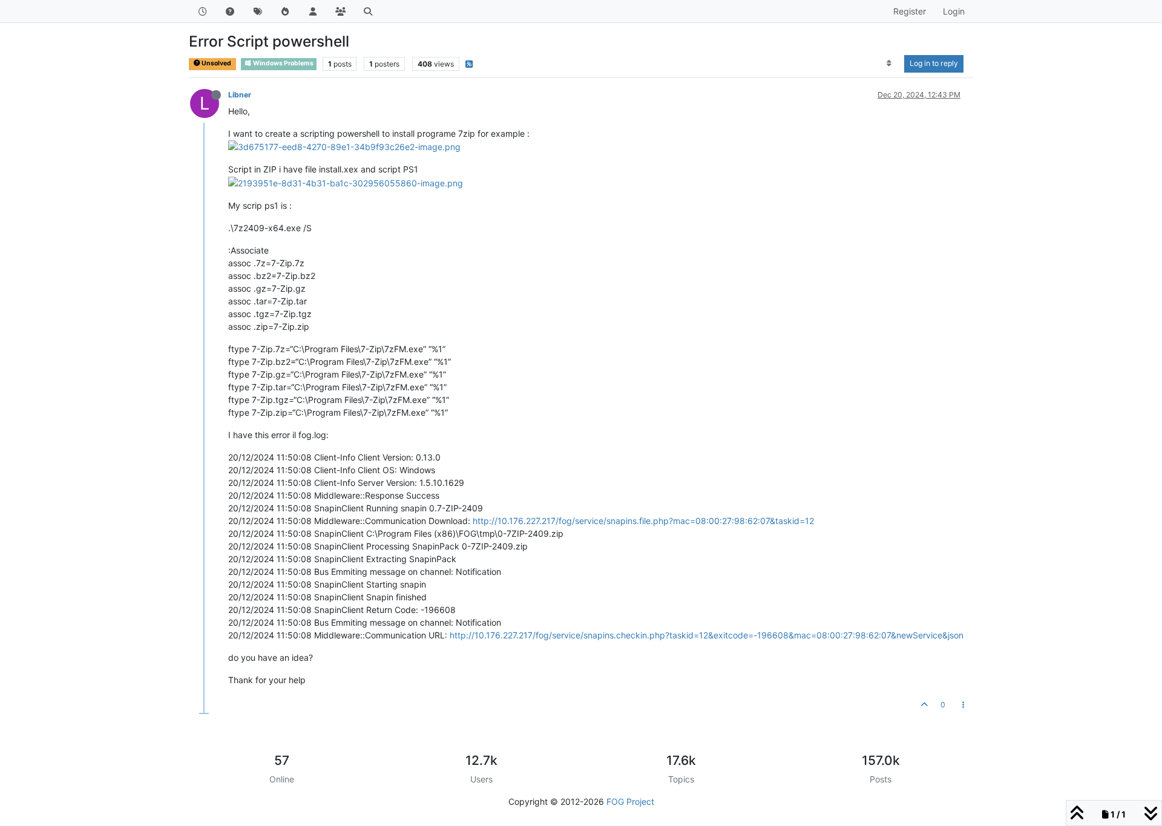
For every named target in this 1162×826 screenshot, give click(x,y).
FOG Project (630, 801)
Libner (239, 94)
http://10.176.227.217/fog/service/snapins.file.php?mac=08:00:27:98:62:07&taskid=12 (643, 521)
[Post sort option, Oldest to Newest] (889, 63)
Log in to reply (934, 63)
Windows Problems (282, 63)
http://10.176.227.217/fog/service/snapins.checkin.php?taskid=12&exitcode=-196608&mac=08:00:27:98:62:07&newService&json (706, 635)
